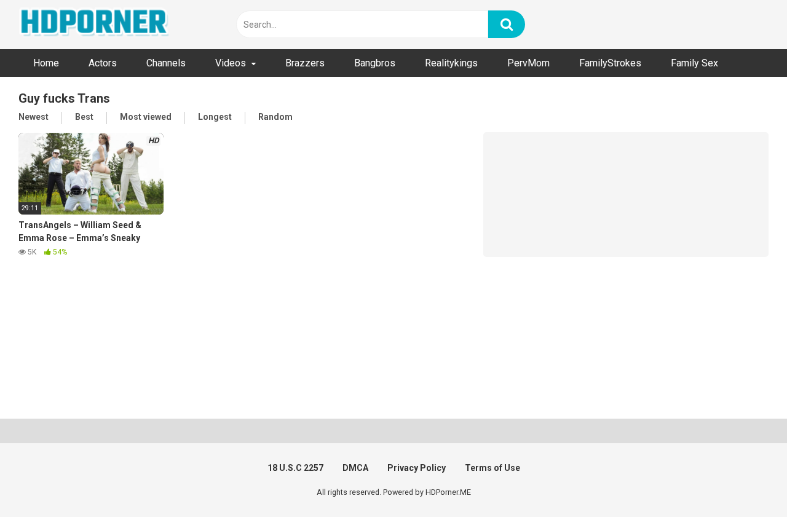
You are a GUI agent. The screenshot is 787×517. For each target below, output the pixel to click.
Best (84, 117)
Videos (230, 63)
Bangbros (374, 63)
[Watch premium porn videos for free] (95, 24)
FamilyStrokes (610, 63)
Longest (215, 117)
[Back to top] (745, 479)
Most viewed (146, 117)
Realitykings (451, 63)
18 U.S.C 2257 (295, 468)
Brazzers (305, 63)
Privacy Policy (416, 468)
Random (275, 117)
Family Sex (694, 63)
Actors (103, 63)
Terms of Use (492, 468)
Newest (33, 117)
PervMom (528, 63)
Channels (166, 63)
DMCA (355, 468)
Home (46, 63)
